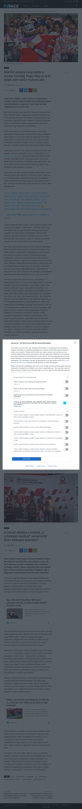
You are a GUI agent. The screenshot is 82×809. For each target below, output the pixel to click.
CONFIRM (26, 459)
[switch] (65, 381)
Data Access (41, 466)
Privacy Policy (52, 466)
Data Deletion (29, 466)
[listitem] (41, 377)
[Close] (76, 343)
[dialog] (41, 404)
